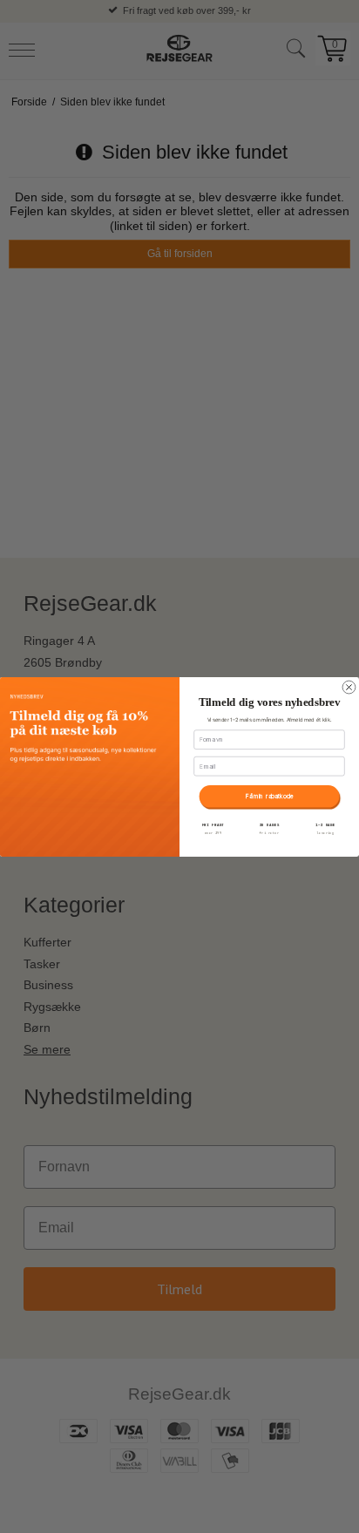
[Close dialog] (349, 687)
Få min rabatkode (270, 795)
